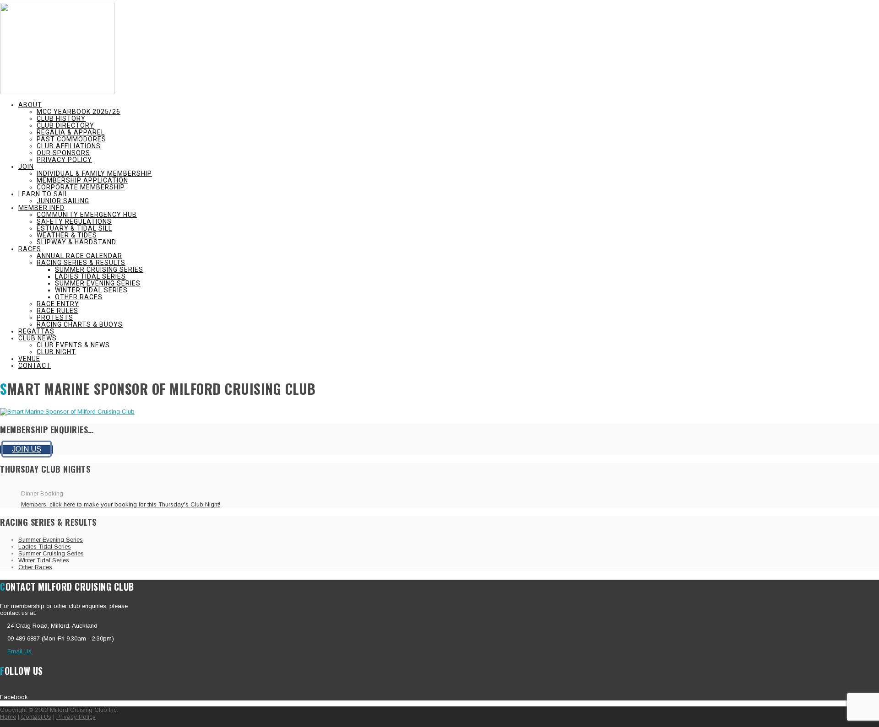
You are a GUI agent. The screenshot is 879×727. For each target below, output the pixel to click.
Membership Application (82, 180)
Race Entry (58, 303)
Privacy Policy (64, 159)
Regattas (36, 331)
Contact (34, 365)
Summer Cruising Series (99, 269)
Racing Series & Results (81, 262)
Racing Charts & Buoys (80, 324)
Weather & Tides (67, 235)
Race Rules (57, 310)
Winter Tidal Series (91, 290)
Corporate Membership (81, 187)
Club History (61, 118)
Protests (55, 317)
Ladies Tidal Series (90, 276)
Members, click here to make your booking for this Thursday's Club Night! (120, 504)
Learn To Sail (43, 194)
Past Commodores (71, 139)
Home (8, 716)
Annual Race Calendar (79, 255)
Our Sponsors (63, 152)
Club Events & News (73, 345)
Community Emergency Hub (87, 214)
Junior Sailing (63, 201)
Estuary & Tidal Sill (74, 228)
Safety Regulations (74, 221)
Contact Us (36, 716)
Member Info (41, 207)
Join (26, 166)
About (30, 104)
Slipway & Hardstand (76, 242)
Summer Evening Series (98, 283)
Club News (37, 338)
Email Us (19, 651)
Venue (29, 358)
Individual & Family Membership (94, 173)
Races (29, 249)
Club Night (56, 351)
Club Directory (65, 125)
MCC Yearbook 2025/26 (78, 111)
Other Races (79, 297)
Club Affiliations (69, 146)
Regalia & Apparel (71, 132)
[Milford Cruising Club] (57, 92)
